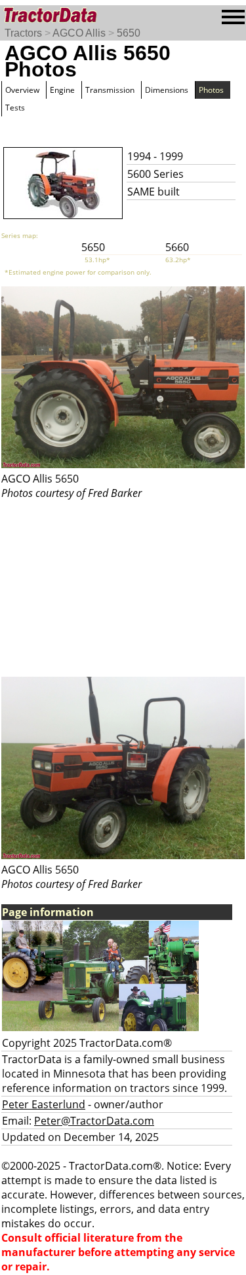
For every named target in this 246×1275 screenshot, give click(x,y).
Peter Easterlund (43, 1104)
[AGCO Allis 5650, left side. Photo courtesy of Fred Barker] (123, 855)
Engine (62, 89)
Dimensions (166, 89)
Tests (15, 107)
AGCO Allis (79, 33)
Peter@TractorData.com (94, 1121)
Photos (211, 89)
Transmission (109, 89)
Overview (22, 89)
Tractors (23, 33)
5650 (128, 33)
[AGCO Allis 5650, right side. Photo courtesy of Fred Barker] (123, 464)
